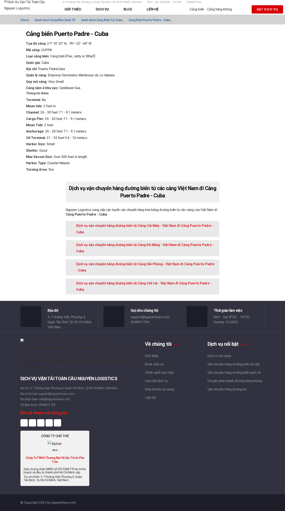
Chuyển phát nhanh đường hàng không (234, 381)
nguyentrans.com (64, 503)
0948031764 (194, 2)
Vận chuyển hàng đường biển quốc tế (233, 373)
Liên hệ (150, 398)
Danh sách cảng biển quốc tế (55, 20)
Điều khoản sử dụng (159, 389)
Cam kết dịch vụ (156, 381)
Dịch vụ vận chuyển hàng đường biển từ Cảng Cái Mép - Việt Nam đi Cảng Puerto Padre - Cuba (144, 229)
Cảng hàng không (219, 9)
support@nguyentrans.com (150, 317)
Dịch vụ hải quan (219, 356)
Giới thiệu (151, 356)
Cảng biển (197, 9)
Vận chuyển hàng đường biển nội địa (233, 364)
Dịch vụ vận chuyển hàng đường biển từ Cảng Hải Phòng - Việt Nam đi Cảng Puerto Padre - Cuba (145, 267)
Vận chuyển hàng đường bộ (227, 389)
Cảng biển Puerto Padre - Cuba (149, 20)
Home (24, 20)
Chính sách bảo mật (159, 373)
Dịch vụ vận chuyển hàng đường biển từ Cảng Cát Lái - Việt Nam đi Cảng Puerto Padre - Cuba (144, 286)
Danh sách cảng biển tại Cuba (101, 20)
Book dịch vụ (154, 364)
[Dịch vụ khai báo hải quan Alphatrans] (55, 447)
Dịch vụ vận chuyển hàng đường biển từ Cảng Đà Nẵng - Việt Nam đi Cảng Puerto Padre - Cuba (145, 248)
